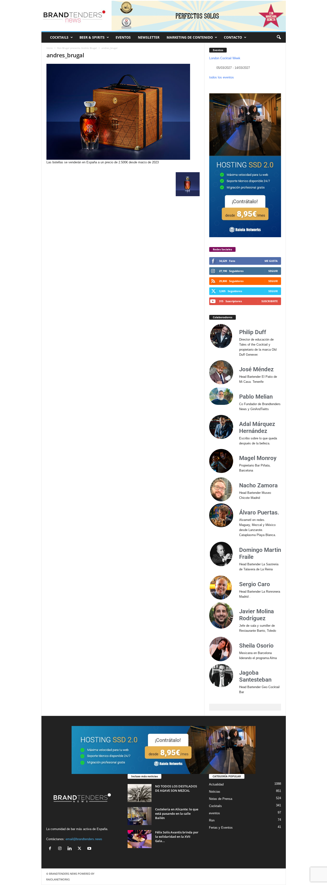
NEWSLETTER (148, 37)
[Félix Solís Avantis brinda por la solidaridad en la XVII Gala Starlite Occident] (140, 839)
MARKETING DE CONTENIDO (190, 37)
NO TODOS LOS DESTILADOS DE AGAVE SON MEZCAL (176, 788)
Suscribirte (269, 301)
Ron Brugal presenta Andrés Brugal (77, 48)
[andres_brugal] (123, 112)
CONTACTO (233, 37)
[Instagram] (61, 849)
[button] (278, 37)
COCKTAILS (59, 37)
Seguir (273, 271)
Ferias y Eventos (221, 827)
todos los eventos (221, 77)
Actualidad (216, 784)
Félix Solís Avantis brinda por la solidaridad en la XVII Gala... (176, 836)
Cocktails (215, 806)
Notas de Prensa (220, 799)
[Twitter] (80, 849)
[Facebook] (51, 849)
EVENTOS (123, 37)
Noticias (214, 791)
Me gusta (271, 261)
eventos (214, 813)
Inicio (49, 48)
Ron (211, 820)
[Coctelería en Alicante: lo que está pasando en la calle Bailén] (140, 816)
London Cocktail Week (224, 58)
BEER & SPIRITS (92, 37)
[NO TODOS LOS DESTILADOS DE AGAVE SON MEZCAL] (140, 793)
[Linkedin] (71, 849)
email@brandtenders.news (84, 839)
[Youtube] (89, 849)
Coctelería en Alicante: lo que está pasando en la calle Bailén (176, 813)
